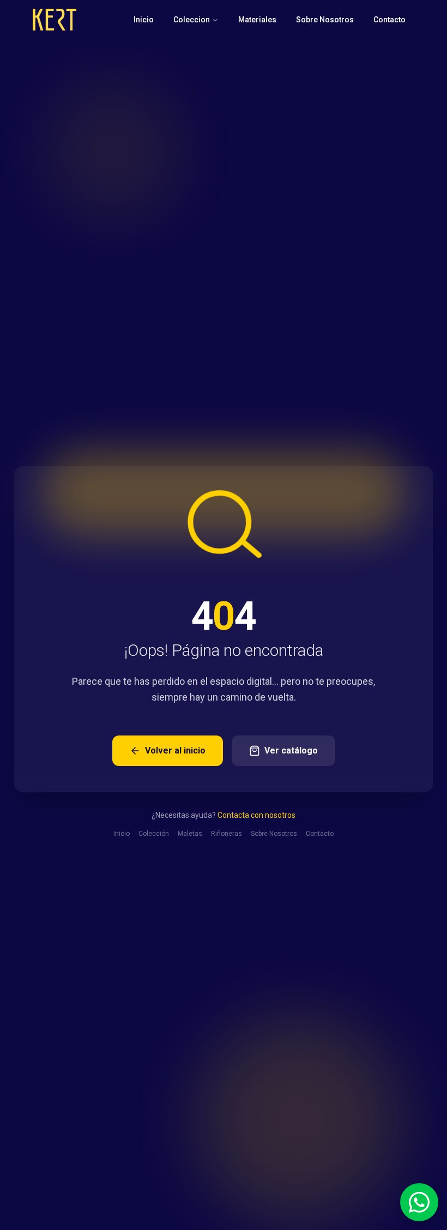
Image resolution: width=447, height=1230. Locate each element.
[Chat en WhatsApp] (419, 1202)
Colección (153, 833)
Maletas (190, 833)
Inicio (144, 19)
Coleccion (191, 19)
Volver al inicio (175, 750)
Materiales (257, 19)
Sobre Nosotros (325, 19)
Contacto (389, 19)
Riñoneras (226, 833)
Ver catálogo (291, 750)
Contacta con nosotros (256, 815)
